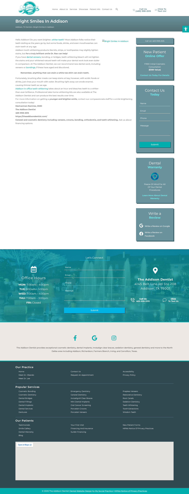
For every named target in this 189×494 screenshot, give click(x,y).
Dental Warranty (26, 432)
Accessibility (128, 371)
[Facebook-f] (75, 338)
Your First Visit (77, 425)
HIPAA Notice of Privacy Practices (138, 428)
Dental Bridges (25, 398)
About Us (64, 9)
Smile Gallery (25, 428)
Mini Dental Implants (80, 402)
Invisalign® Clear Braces (81, 398)
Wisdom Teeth (129, 412)
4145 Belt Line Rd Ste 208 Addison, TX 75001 (155, 284)
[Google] (94, 338)
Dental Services (26, 409)
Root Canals (128, 398)
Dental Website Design (81, 491)
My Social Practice (104, 491)
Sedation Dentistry (131, 402)
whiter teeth (57, 39)
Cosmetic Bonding (27, 391)
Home (55, 9)
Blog (21, 435)
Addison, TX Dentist (23, 27)
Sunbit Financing (78, 432)
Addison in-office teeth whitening (31, 88)
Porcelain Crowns (79, 409)
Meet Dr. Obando (26, 375)
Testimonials (24, 425)
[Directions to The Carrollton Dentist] (155, 270)
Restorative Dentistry (132, 395)
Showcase (83, 9)
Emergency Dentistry (80, 391)
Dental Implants (26, 405)
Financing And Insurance (82, 428)
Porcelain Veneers (79, 412)
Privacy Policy (129, 375)
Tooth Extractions (130, 409)
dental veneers (33, 57)
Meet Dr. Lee (24, 378)
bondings (30, 67)
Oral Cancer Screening (81, 405)
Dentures (23, 412)
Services (73, 9)
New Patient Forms (131, 425)
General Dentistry (79, 395)
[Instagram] (114, 338)
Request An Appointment (82, 375)
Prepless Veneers (130, 391)
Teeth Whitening (130, 405)
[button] (117, 9)
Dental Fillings (25, 402)
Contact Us (107, 9)
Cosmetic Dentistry (27, 395)
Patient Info (95, 9)
